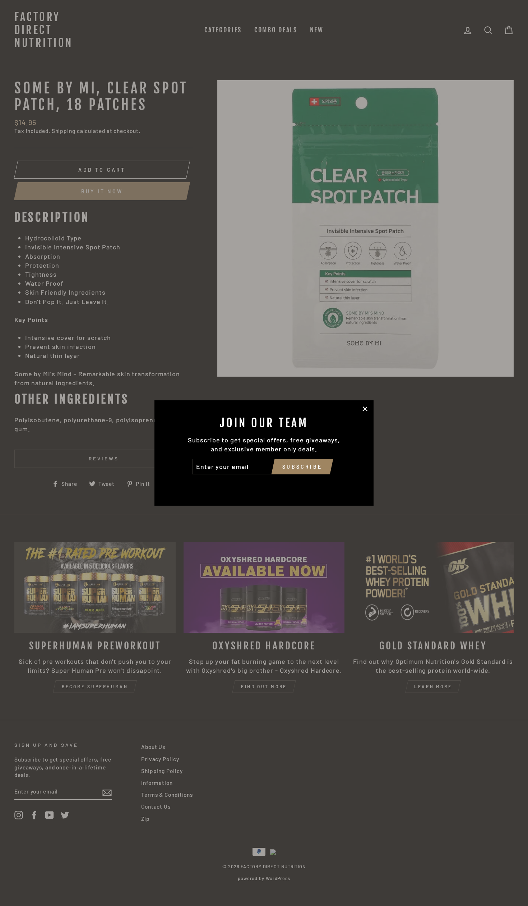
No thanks (264, 484)
